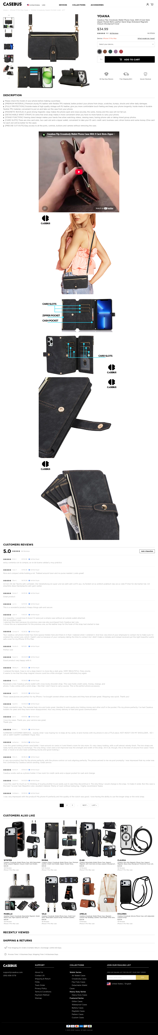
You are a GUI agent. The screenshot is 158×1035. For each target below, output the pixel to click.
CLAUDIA (121, 860)
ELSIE (82, 860)
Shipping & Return (43, 979)
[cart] (152, 4)
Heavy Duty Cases (79, 995)
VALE (44, 914)
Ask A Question (147, 551)
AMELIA (83, 914)
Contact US (39, 976)
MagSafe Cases (78, 1011)
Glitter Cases (77, 1001)
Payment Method (42, 995)
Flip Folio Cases (78, 982)
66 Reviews (114, 33)
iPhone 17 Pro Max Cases (19, 10)
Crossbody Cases (79, 979)
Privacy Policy (41, 988)
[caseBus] (12, 4)
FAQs (37, 982)
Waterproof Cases (79, 1005)
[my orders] (147, 4)
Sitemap (38, 998)
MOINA (45, 860)
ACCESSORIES (97, 5)
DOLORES (121, 914)
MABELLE (8, 914)
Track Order (40, 985)
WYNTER (8, 860)
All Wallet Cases (78, 976)
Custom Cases (78, 1018)
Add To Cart (131, 59)
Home (5, 10)
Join (142, 977)
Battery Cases (77, 1008)
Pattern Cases (77, 1014)
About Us (39, 972)
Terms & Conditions (43, 992)
